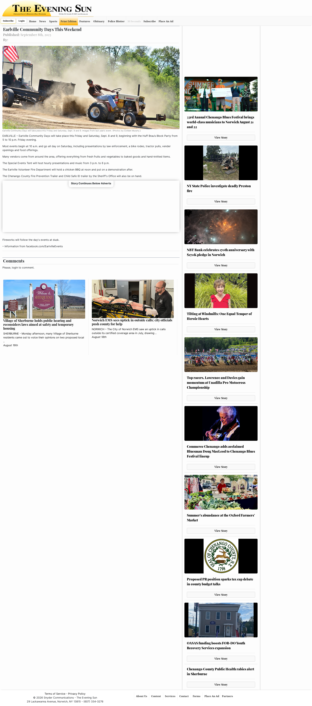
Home (32, 21)
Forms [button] (197, 696)
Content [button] (156, 696)
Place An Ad (166, 21)
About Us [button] (142, 696)
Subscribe (8, 21)
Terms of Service (55, 693)
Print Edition (69, 21)
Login (22, 21)
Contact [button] (184, 696)
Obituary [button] (98, 21)
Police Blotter (116, 21)
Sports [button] (53, 21)
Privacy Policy (76, 693)
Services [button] (170, 696)
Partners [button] (228, 696)
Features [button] (84, 21)
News (42, 21)
